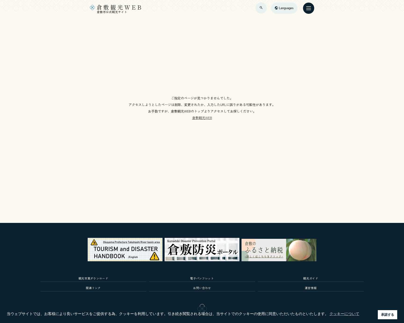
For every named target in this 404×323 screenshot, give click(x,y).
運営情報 (311, 288)
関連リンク (93, 288)
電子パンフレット (202, 278)
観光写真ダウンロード (93, 278)
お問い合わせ (202, 288)
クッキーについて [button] (344, 314)
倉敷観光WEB (202, 117)
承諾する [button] (387, 314)
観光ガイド (310, 278)
